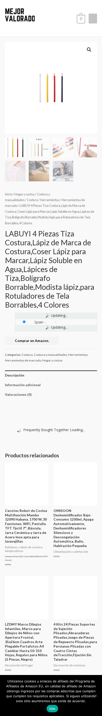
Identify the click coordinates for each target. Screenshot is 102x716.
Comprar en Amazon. (32, 340)
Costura (32, 200)
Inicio (8, 194)
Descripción (14, 375)
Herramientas (49, 200)
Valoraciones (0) (18, 394)
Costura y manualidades (50, 355)
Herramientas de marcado (23, 360)
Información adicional (23, 385)
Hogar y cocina (24, 194)
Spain (38, 321)
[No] (95, 695)
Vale (52, 709)
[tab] (51, 375)
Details (8, 560)
